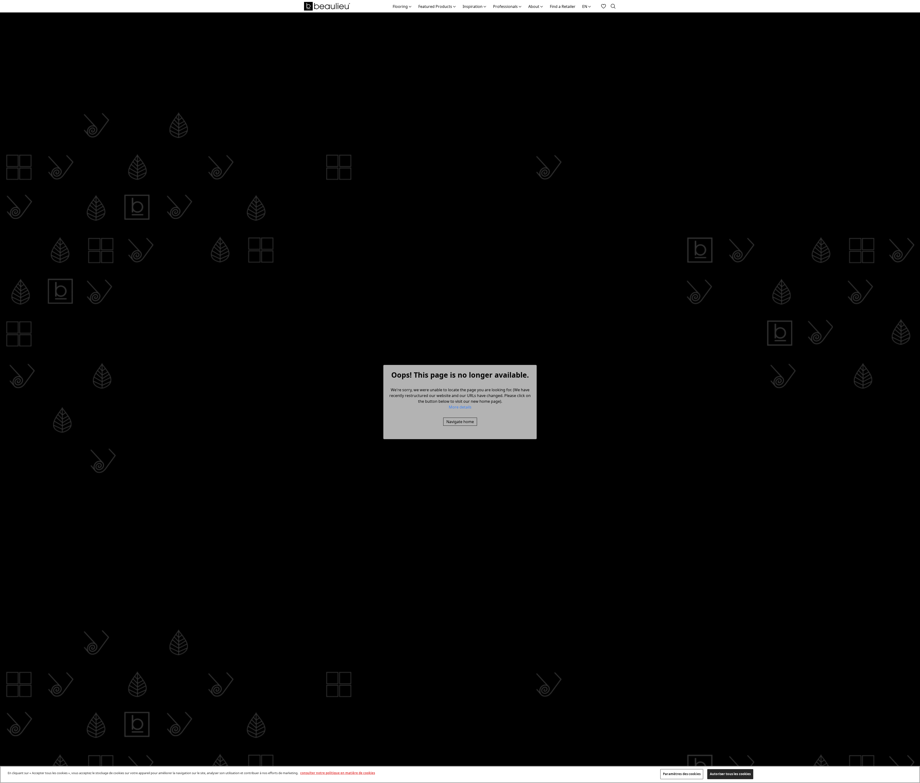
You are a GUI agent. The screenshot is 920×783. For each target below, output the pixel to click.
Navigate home (460, 421)
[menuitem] (402, 6)
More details (460, 407)
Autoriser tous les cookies (730, 774)
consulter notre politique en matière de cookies (337, 773)
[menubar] (492, 6)
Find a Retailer (562, 6)
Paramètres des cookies (682, 774)
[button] (460, 407)
